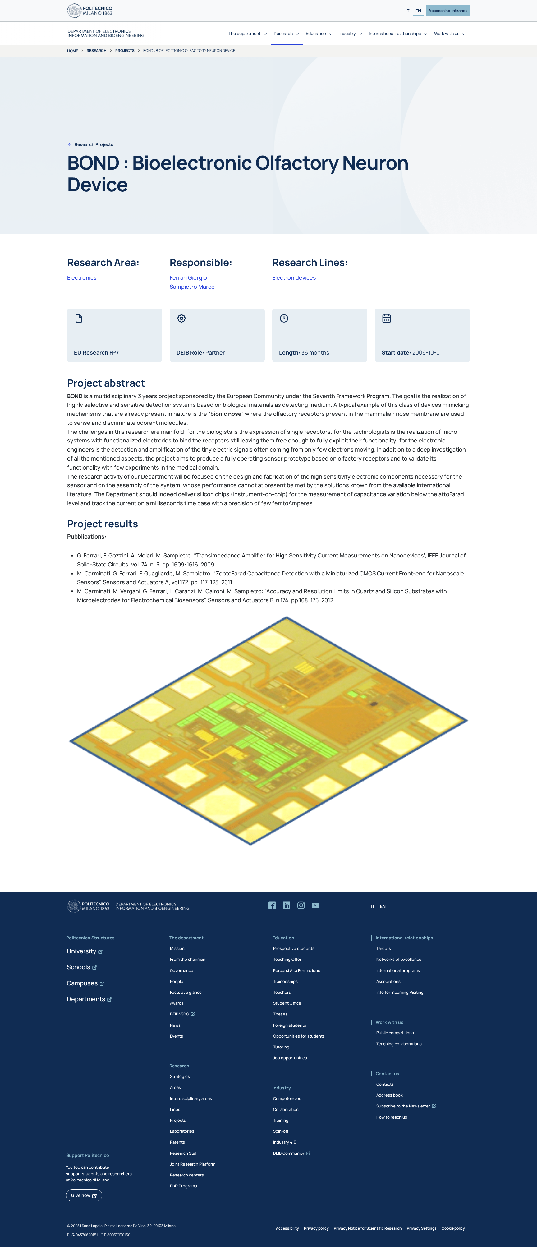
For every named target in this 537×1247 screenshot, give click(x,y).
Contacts (385, 1084)
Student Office (287, 1003)
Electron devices (294, 277)
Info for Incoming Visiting (400, 992)
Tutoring (281, 1047)
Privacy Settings (422, 1228)
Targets (383, 948)
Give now (80, 1195)
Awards (177, 1003)
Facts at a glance (186, 992)
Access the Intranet (448, 10)
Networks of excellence (398, 959)
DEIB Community (288, 1153)
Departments (86, 999)
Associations (388, 981)
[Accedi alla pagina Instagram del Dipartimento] (301, 906)
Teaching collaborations (399, 1044)
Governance (181, 970)
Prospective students (293, 948)
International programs (398, 970)
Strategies (180, 1076)
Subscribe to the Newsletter (403, 1106)
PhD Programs (183, 1186)
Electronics (82, 277)
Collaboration (286, 1109)
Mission (177, 948)
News (175, 1025)
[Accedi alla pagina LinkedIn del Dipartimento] (286, 906)
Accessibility (287, 1228)
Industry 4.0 (284, 1142)
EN (418, 11)
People (176, 981)
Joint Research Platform (192, 1164)
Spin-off (280, 1131)
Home (72, 50)
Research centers (187, 1175)
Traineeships (285, 981)
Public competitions (395, 1032)
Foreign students (289, 1025)
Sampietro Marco (192, 286)
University (81, 951)
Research (97, 50)
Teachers (282, 992)
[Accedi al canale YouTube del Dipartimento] (315, 906)
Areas (175, 1087)
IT (407, 11)
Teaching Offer (287, 959)
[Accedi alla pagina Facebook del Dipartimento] (272, 906)
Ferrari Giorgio (188, 277)
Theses (280, 1014)
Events (176, 1036)
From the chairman (187, 959)
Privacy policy (316, 1228)
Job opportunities (290, 1058)
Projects (125, 50)
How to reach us (391, 1117)
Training (280, 1120)
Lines (175, 1109)
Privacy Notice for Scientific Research (368, 1228)
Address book (389, 1095)
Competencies (287, 1098)
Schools (78, 967)
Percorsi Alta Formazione (296, 970)
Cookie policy (453, 1228)
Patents (177, 1142)
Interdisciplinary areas (191, 1098)
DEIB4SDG (179, 1014)
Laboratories (182, 1131)
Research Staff (184, 1153)
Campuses (82, 983)
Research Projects (94, 144)
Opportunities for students (299, 1036)
